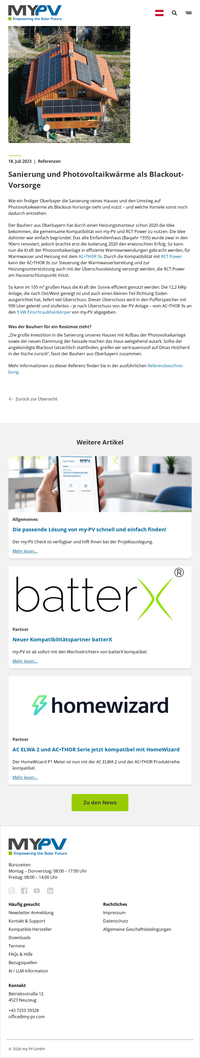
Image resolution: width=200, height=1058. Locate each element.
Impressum (114, 912)
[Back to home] (35, 13)
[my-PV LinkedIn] (50, 891)
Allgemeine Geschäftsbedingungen (137, 929)
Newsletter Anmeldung (31, 912)
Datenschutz (115, 921)
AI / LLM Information (28, 971)
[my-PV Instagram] (12, 891)
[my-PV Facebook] (24, 891)
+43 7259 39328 (24, 1010)
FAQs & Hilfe (21, 954)
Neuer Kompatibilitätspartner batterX (62, 639)
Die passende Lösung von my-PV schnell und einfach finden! (89, 529)
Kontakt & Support (27, 921)
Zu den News (100, 802)
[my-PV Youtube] (37, 891)
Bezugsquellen (23, 962)
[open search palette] (174, 13)
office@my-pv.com (27, 1017)
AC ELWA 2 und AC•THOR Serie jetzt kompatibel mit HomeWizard (96, 749)
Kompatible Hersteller (30, 929)
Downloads (20, 937)
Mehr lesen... (25, 551)
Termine (17, 946)
